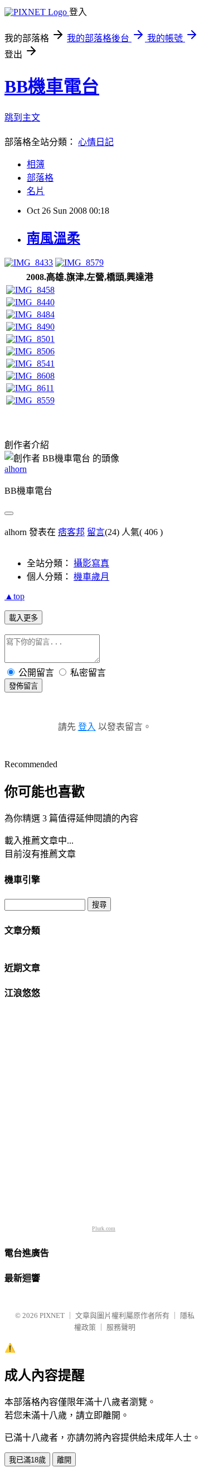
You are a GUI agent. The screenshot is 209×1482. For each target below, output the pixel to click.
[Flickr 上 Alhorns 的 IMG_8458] (30, 290)
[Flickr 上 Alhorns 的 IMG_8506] (30, 351)
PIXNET (52, 1315)
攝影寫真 (91, 563)
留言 (96, 532)
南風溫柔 (53, 238)
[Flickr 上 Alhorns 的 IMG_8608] (30, 376)
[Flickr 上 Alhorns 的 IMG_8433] (28, 262)
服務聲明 (120, 1327)
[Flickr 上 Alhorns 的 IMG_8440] (30, 302)
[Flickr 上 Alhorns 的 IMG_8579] (79, 262)
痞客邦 (71, 532)
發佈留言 (23, 686)
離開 (64, 1460)
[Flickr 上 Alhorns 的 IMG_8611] (30, 388)
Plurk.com (103, 1228)
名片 (36, 191)
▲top (14, 596)
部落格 (40, 177)
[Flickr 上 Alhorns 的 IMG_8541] (30, 363)
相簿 (36, 164)
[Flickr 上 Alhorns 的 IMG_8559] (30, 400)
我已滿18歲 (27, 1460)
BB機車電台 (51, 86)
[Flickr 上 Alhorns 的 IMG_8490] (30, 326)
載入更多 (23, 618)
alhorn (15, 469)
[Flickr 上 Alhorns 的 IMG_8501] (30, 339)
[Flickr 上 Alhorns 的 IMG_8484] (30, 314)
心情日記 (96, 142)
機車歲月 (91, 576)
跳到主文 (22, 117)
